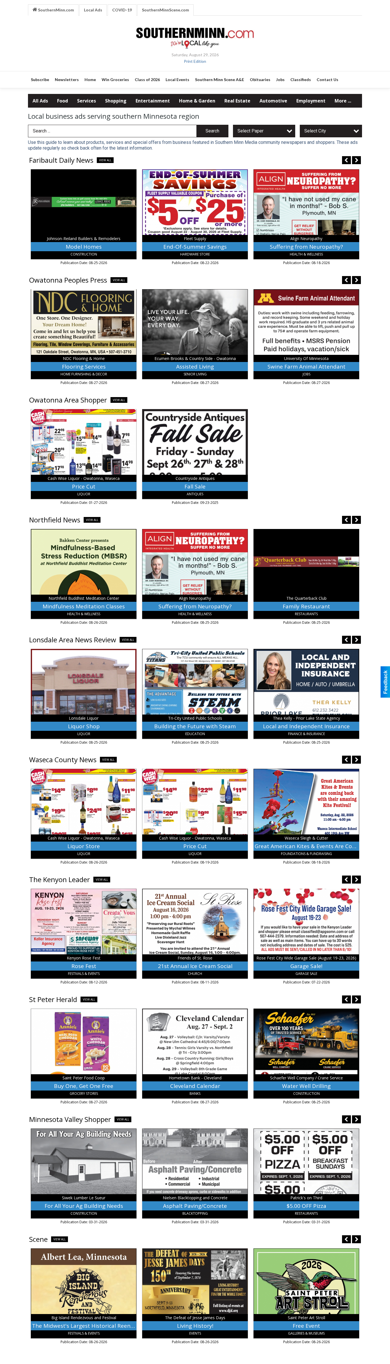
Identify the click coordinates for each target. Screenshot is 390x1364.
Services (86, 101)
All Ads (40, 101)
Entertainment (153, 101)
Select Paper (251, 131)
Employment (310, 101)
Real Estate (237, 101)
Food (62, 101)
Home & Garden (197, 101)
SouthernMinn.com (55, 9)
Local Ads (93, 9)
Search (212, 131)
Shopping (115, 101)
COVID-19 (122, 9)
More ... (343, 101)
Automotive (273, 101)
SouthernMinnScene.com (165, 9)
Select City (315, 131)
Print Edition (195, 61)
